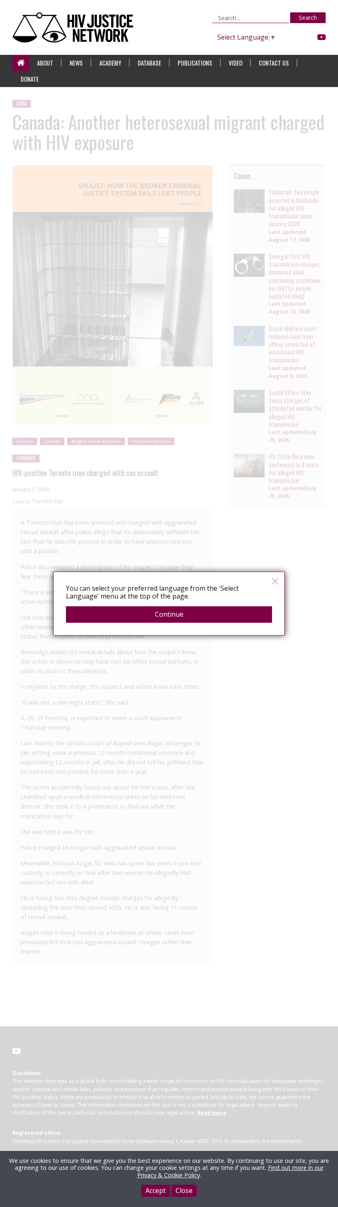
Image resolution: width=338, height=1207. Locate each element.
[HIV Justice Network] (74, 27)
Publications (195, 63)
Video (235, 63)
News (76, 63)
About (45, 63)
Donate (30, 79)
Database (149, 63)
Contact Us (274, 63)
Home (20, 63)
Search (308, 17)
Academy (110, 63)
